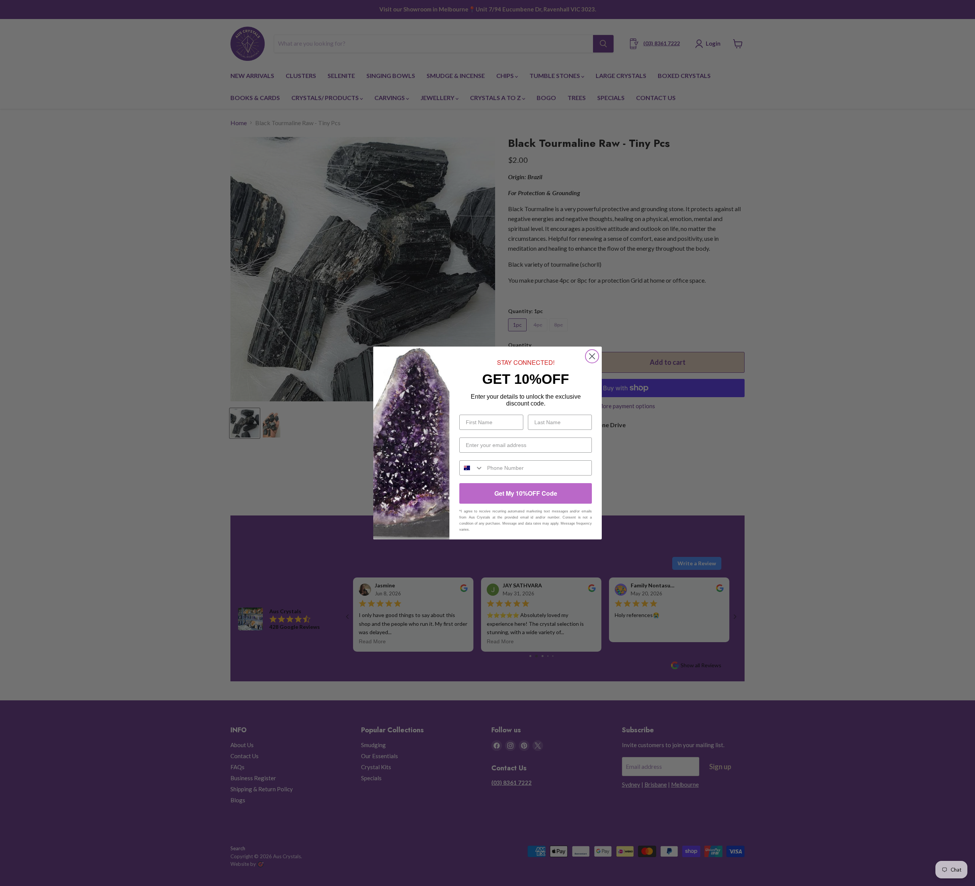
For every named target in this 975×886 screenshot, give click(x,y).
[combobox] (471, 468)
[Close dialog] (592, 356)
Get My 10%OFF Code (525, 493)
